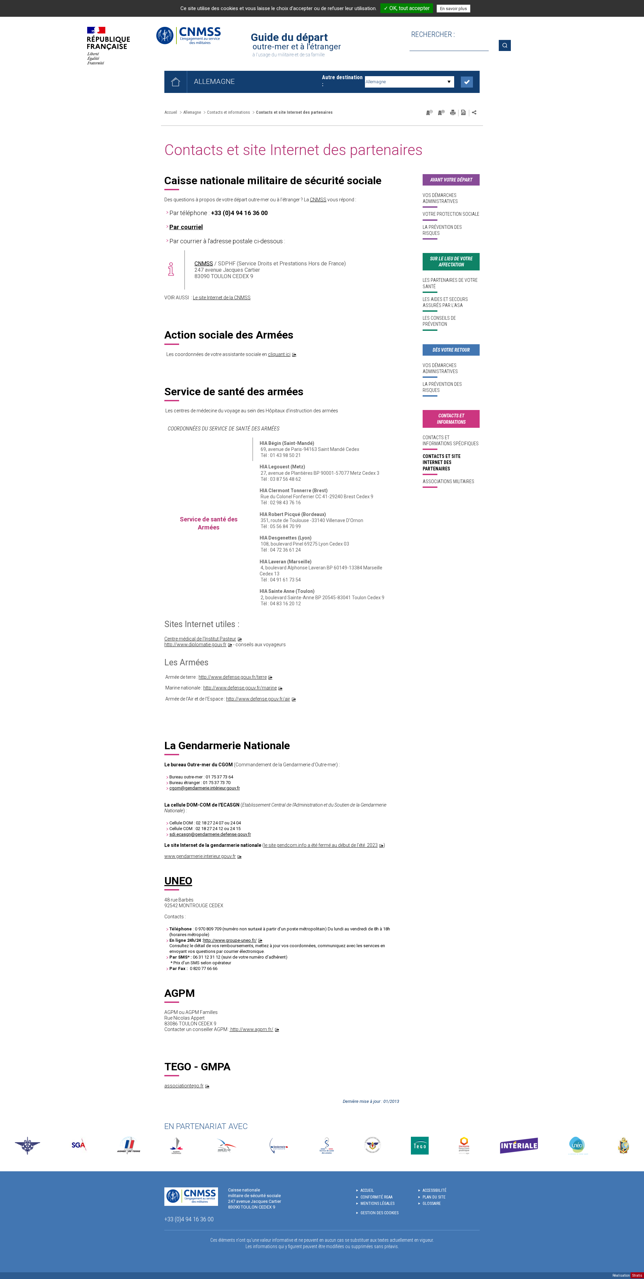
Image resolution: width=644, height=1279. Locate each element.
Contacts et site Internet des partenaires (442, 462)
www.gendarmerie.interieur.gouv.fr (200, 856)
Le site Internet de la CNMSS (222, 297)
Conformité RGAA (376, 1197)
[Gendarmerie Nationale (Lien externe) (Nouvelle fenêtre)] (278, 1146)
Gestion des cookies (379, 1213)
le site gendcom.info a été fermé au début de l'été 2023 (321, 845)
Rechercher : (433, 34)
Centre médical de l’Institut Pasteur (200, 639)
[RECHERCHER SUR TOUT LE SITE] (507, 45)
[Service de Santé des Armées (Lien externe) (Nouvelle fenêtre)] (327, 1146)
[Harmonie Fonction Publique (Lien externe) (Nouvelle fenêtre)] (464, 1146)
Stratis (637, 1275)
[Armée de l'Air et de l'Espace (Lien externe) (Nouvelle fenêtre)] (226, 1146)
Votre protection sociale (451, 214)
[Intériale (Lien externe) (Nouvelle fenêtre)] (519, 1146)
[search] (449, 45)
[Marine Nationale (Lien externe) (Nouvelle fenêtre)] (176, 1146)
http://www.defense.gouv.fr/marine (240, 687)
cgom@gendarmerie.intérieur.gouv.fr (204, 787)
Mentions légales (377, 1203)
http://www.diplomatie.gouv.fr (195, 644)
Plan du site (434, 1197)
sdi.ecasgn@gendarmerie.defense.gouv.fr (210, 834)
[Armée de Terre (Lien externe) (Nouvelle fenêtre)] (128, 1146)
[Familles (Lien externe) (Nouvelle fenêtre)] (372, 1146)
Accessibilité (434, 1190)
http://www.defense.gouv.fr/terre (233, 677)
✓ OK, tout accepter (407, 8)
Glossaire (432, 1203)
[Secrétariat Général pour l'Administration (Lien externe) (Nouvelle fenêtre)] (79, 1146)
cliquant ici (279, 354)
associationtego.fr (184, 1085)
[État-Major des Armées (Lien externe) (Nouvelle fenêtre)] (27, 1146)
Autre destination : (342, 81)
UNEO (178, 880)
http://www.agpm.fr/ (251, 1029)
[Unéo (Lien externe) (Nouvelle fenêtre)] (578, 1146)
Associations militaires (448, 481)
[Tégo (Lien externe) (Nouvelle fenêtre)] (420, 1146)
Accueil (170, 112)
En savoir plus (453, 8)
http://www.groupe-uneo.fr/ (230, 940)
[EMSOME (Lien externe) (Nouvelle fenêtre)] (623, 1146)
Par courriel (186, 227)
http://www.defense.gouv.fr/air (258, 699)
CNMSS (318, 199)
